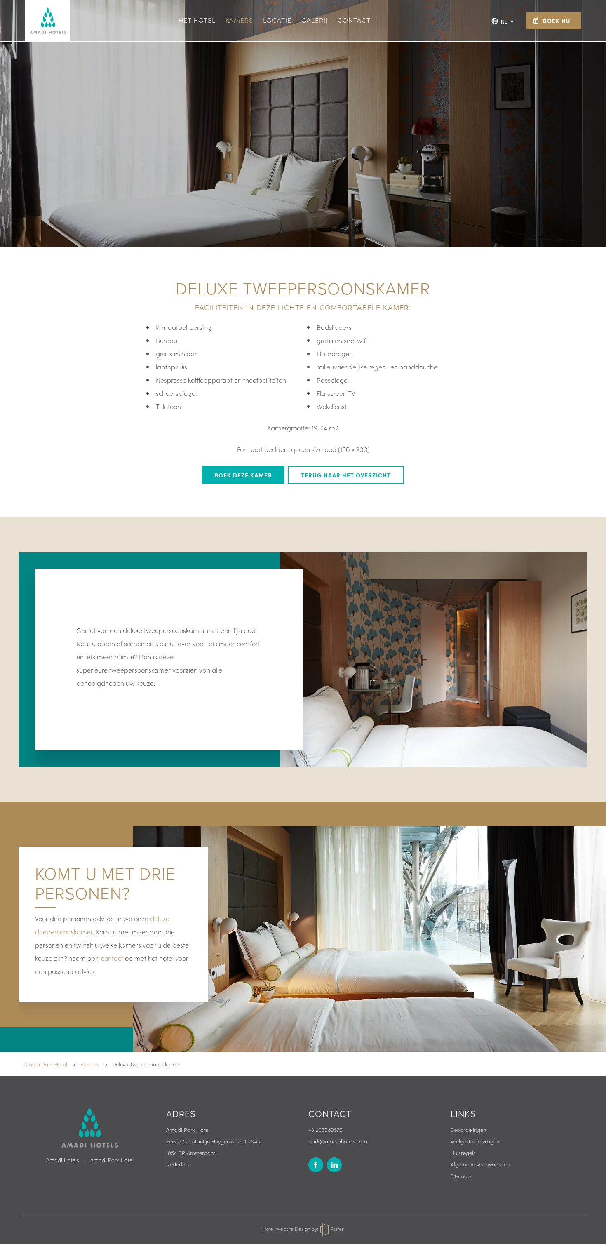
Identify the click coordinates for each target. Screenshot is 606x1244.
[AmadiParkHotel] (315, 1164)
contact (112, 957)
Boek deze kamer (243, 475)
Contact (354, 19)
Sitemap (461, 1176)
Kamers (239, 19)
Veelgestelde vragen (475, 1141)
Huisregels (463, 1153)
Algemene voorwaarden (480, 1164)
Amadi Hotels (62, 1160)
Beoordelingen (468, 1129)
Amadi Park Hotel (112, 1160)
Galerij (314, 19)
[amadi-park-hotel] (334, 1164)
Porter (336, 1228)
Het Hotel (197, 19)
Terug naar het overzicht (346, 475)
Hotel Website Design (286, 1228)
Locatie (277, 19)
